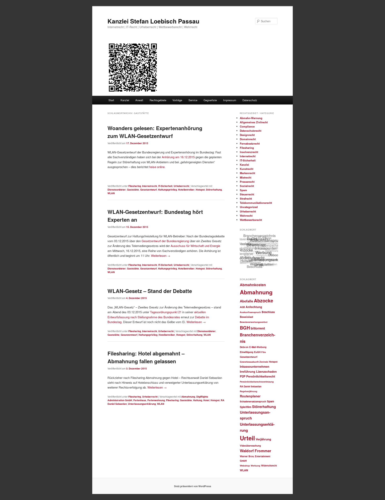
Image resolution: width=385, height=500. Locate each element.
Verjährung (263, 439)
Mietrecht (245, 177)
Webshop (245, 465)
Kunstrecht (246, 169)
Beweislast (246, 317)
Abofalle (246, 301)
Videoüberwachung (250, 445)
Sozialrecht (247, 186)
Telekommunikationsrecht (256, 203)
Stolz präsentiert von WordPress (192, 486)
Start (111, 100)
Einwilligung (246, 352)
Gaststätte (133, 189)
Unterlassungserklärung (142, 404)
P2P (242, 376)
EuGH (257, 352)
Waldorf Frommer (255, 450)
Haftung (197, 400)
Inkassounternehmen (254, 366)
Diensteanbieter (116, 189)
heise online (157, 167)
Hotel (206, 400)
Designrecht (247, 135)
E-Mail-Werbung (257, 347)
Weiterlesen (160, 255)
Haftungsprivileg (167, 189)
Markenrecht (247, 173)
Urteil (247, 438)
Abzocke (263, 300)
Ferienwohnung (156, 400)
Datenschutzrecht (250, 131)
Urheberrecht (181, 186)
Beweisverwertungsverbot (253, 321)
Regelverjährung (248, 391)
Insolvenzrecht (249, 152)
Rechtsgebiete (158, 100)
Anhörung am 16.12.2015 (178, 157)
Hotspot (200, 189)
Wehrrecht (246, 215)
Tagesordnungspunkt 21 (165, 312)
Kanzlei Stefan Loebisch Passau (153, 21)
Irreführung (247, 371)
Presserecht (247, 182)
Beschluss (268, 312)
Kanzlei (125, 100)
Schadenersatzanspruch (253, 401)
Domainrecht (248, 139)
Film (263, 352)
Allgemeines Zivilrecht (254, 122)
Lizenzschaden (266, 371)
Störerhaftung (214, 189)
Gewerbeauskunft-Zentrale (254, 361)
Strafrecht (246, 198)
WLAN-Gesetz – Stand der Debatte (149, 291)
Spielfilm (245, 407)
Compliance (247, 126)
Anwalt (139, 100)
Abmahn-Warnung (251, 118)
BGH (245, 327)
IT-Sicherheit (165, 186)
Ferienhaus (139, 400)
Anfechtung (254, 307)
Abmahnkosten (253, 284)
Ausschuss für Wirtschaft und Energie (195, 246)
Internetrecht (149, 186)
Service (192, 100)
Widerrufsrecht (269, 465)
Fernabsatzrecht (250, 143)
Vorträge (177, 100)
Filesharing (134, 186)
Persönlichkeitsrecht (260, 376)
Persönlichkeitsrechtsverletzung (257, 381)
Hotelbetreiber (186, 189)
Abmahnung (188, 396)
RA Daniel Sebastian (250, 386)
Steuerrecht (247, 194)
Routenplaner (250, 396)
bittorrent (258, 328)
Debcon (244, 347)
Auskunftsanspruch (250, 312)
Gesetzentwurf (148, 189)
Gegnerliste (210, 100)
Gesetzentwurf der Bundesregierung (165, 241)
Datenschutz (249, 100)
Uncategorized (249, 207)
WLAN (111, 193)
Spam (243, 190)
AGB (242, 307)
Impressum (229, 100)
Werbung (255, 465)
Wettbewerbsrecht (251, 220)
